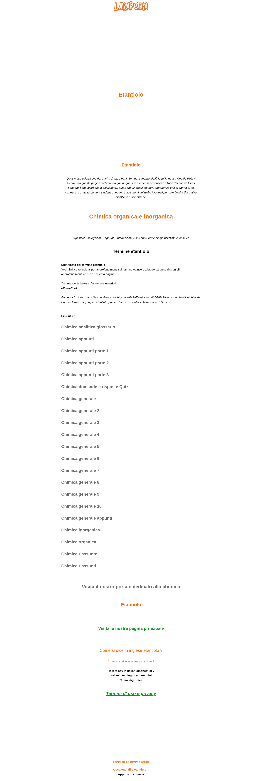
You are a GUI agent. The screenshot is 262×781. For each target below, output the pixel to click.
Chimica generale (78, 398)
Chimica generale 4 (80, 434)
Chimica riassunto (79, 554)
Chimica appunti (77, 339)
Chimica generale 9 (80, 494)
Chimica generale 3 (80, 422)
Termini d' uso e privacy (131, 693)
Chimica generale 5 (80, 446)
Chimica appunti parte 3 (85, 375)
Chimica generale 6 (80, 458)
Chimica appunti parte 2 (85, 363)
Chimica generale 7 (80, 470)
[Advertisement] (131, 44)
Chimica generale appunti (86, 518)
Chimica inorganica (80, 530)
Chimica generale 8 (80, 482)
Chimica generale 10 (81, 506)
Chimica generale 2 (80, 410)
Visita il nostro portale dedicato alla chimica (131, 586)
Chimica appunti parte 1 (85, 351)
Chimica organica (78, 542)
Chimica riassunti (78, 566)
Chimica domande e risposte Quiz (94, 387)
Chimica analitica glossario (88, 327)
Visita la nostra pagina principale (131, 628)
